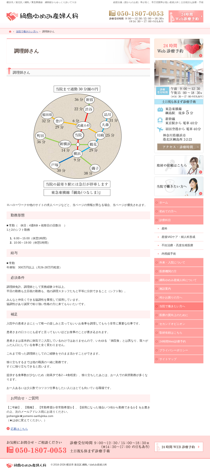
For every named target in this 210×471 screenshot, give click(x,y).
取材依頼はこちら (170, 332)
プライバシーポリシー (173, 350)
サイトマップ (168, 359)
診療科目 (165, 220)
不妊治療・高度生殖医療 (177, 245)
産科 (164, 228)
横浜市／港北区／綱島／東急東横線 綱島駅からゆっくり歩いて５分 (41, 2)
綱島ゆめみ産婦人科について (178, 280)
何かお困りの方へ (170, 297)
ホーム (163, 202)
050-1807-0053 (136, 16)
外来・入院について (172, 262)
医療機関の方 (168, 271)
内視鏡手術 (169, 253)
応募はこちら (19, 428)
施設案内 (165, 288)
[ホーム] (10, 31)
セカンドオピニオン (172, 323)
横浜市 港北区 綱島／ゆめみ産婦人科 (86, 464)
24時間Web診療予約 (172, 341)
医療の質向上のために (173, 315)
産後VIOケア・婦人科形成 (178, 236)
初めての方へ (168, 211)
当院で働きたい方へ (172, 306)
